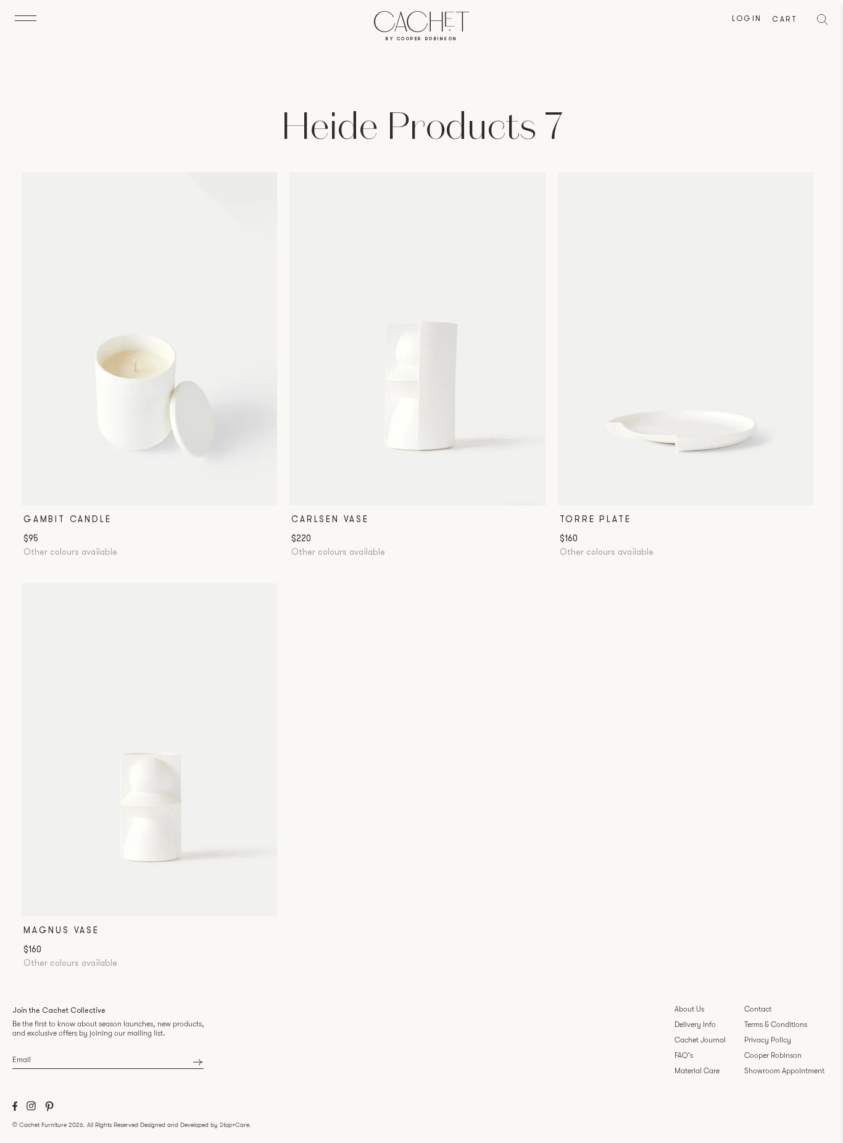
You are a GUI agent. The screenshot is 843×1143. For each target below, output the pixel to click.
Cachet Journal (700, 1040)
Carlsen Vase (330, 520)
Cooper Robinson (773, 1055)
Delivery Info (695, 1024)
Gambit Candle (67, 520)
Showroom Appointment (784, 1070)
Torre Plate (595, 520)
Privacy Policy (767, 1040)
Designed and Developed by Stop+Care (194, 1124)
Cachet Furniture (43, 1124)
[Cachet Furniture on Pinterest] (49, 1109)
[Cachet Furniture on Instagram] (31, 1108)
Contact (757, 1009)
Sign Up (197, 1062)
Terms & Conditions (775, 1024)
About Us (689, 1009)
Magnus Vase (61, 931)
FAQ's (684, 1055)
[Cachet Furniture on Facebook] (14, 1109)
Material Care (697, 1070)
